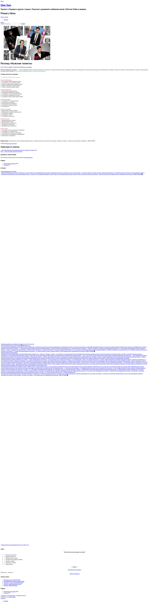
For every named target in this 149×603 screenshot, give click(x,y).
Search (2, 22)
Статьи (6, 165)
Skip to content (4, 17)
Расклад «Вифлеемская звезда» (12, 584)
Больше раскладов (11, 555)
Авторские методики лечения (14, 559)
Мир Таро (6, 5)
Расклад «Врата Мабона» (10, 585)
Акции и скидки (10, 561)
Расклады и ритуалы (11, 143)
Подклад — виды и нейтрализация (13, 582)
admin (21, 67)
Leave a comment (27, 67)
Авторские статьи (11, 562)
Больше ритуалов (11, 556)
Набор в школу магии (12, 558)
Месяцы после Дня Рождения (12, 580)
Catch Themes (12, 597)
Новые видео (9, 564)
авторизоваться (28, 157)
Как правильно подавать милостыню (14, 581)
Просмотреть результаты (74, 569)
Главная (6, 19)
